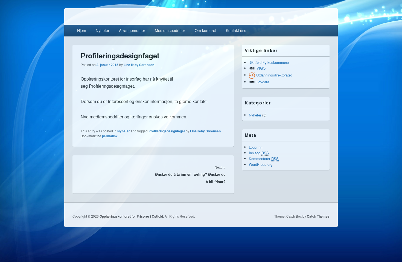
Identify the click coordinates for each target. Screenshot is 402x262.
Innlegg (259, 152)
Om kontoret (205, 30)
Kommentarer (264, 158)
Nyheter (102, 30)
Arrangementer (132, 30)
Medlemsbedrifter (170, 30)
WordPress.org (260, 164)
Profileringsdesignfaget (166, 131)
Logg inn (255, 147)
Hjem (81, 30)
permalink (110, 135)
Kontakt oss (236, 30)
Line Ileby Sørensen (139, 64)
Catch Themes (318, 216)
